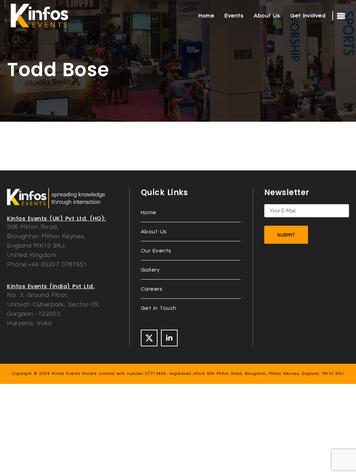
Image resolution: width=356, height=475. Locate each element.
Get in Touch (159, 308)
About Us (267, 15)
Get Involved (307, 15)
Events (234, 15)
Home (206, 15)
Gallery (150, 270)
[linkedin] (169, 338)
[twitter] (149, 338)
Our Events (156, 250)
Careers (152, 289)
